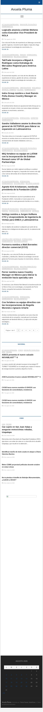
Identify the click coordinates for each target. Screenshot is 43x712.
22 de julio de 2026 (8, 102)
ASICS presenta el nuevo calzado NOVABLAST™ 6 (21, 377)
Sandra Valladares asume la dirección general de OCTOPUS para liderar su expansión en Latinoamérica (21, 126)
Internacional (32, 54)
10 (6, 679)
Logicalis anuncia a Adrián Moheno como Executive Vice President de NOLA (20, 33)
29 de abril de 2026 (8, 281)
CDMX (3, 424)
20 (21, 682)
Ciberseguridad (25, 87)
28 (26, 686)
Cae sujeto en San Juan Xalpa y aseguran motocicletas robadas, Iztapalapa (17, 429)
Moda (3, 352)
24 (6, 686)
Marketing (34, 118)
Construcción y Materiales (11, 239)
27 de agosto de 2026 (8, 360)
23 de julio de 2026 (8, 72)
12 (16, 679)
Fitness (20, 350)
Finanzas (23, 54)
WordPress (32, 702)
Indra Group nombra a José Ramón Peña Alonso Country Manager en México (20, 96)
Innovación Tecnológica (28, 24)
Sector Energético (20, 299)
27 (21, 686)
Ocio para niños (19, 183)
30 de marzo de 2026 (9, 311)
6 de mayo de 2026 (8, 223)
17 (6, 682)
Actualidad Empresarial (10, 24)
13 (21, 679)
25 (11, 686)
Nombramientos (7, 26)
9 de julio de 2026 (8, 133)
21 (26, 682)
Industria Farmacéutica (28, 266)
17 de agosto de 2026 (9, 39)
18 (11, 682)
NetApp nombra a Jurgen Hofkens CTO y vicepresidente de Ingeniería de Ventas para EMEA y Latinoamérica (21, 217)
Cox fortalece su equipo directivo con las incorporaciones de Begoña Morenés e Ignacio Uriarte (21, 305)
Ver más (7, 49)
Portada (8, 424)
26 (16, 686)
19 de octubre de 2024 (8, 435)
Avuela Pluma (21, 9)
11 (11, 679)
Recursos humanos (21, 56)
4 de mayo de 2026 (8, 251)
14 (26, 679)
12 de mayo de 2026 (9, 193)
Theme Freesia (24, 702)
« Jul (3, 693)
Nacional (20, 89)
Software (35, 211)
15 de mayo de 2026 (9, 166)
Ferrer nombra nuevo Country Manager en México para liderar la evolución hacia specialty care (19, 275)
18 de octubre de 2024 (8, 470)
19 (16, 682)
